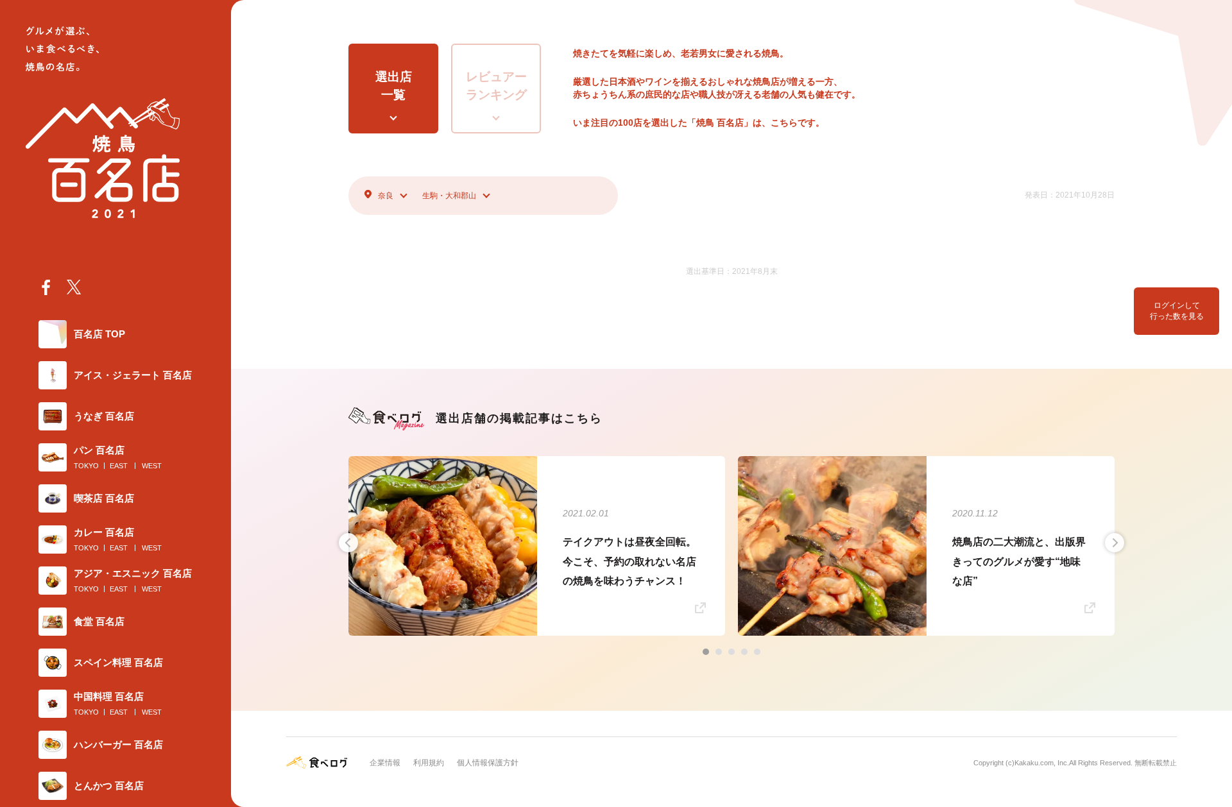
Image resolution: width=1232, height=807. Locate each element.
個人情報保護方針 (487, 762)
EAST (119, 466)
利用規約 (428, 762)
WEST (152, 466)
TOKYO (86, 466)
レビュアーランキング (496, 86)
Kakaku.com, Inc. (1041, 763)
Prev (348, 542)
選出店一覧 (393, 86)
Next (1114, 542)
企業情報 (385, 762)
